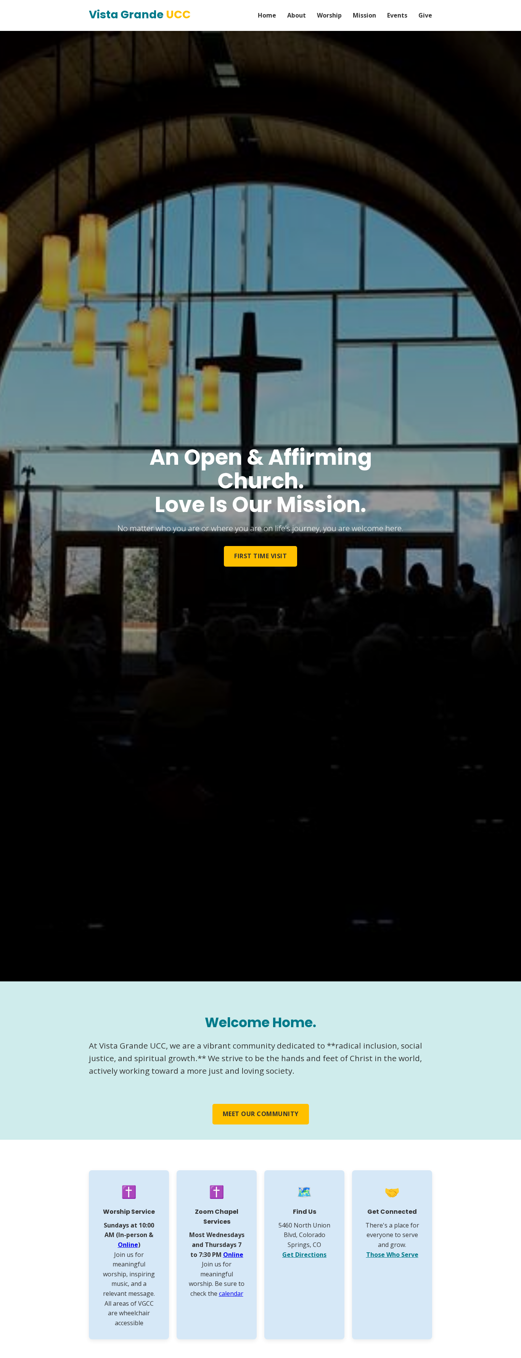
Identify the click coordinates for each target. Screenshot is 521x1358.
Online (128, 1244)
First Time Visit (260, 556)
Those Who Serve (392, 1254)
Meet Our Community (261, 1114)
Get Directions (304, 1254)
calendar (231, 1293)
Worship (329, 15)
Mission (364, 15)
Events (397, 15)
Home (267, 15)
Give (425, 15)
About (296, 15)
